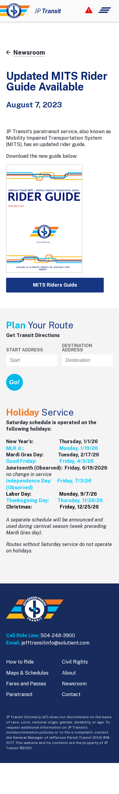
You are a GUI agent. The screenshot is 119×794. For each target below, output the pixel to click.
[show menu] (98, 10)
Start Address (24, 350)
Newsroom (74, 684)
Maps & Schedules (27, 673)
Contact (71, 694)
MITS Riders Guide (55, 285)
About (69, 673)
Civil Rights (75, 662)
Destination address (77, 347)
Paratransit (19, 694)
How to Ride (20, 662)
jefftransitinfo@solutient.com (55, 643)
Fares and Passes (26, 684)
